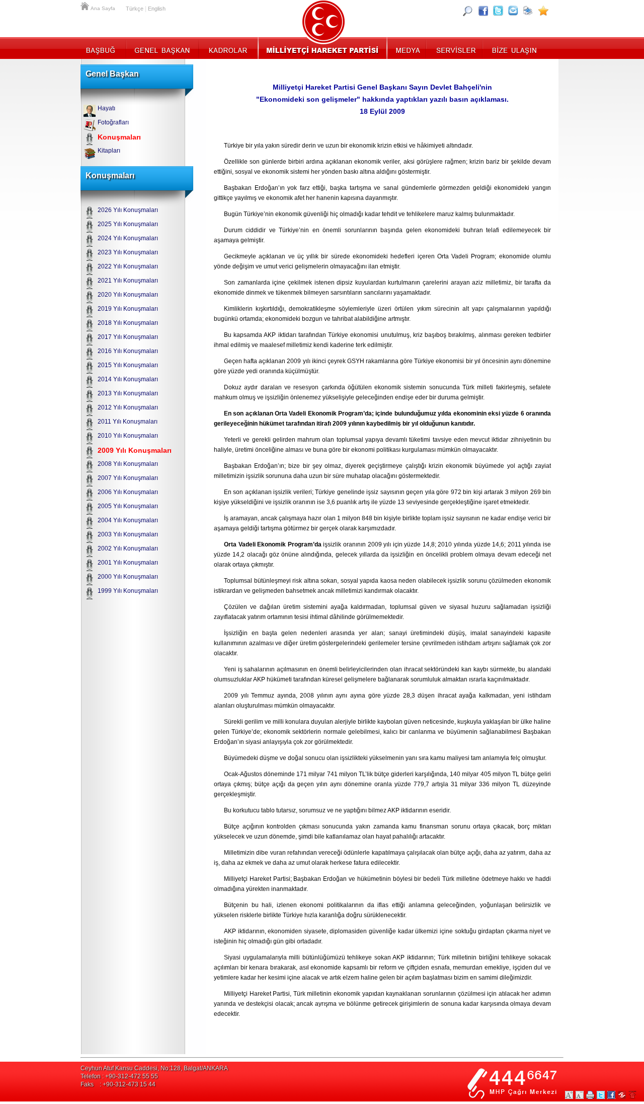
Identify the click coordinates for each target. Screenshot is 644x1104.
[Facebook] (483, 10)
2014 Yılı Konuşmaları (128, 379)
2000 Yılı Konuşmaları (128, 576)
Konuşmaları (119, 137)
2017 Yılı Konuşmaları (128, 336)
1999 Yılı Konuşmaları (128, 590)
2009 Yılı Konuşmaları (135, 450)
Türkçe (134, 9)
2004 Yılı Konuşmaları (128, 520)
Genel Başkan (162, 48)
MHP (322, 48)
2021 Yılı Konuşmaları (128, 280)
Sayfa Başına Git (632, 1095)
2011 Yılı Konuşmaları (127, 421)
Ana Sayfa (85, 5)
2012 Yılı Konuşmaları (128, 407)
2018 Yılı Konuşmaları (128, 322)
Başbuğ (103, 48)
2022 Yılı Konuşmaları (128, 266)
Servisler (455, 48)
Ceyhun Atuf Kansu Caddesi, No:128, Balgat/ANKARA (154, 1068)
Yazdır (590, 1095)
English (157, 9)
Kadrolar (228, 48)
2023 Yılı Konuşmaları (128, 252)
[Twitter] (498, 10)
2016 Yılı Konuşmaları (128, 351)
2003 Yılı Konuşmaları (128, 534)
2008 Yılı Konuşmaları (128, 463)
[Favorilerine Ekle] (543, 10)
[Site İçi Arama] (468, 10)
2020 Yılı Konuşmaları (128, 294)
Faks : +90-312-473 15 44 (117, 1084)
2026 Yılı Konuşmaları (128, 210)
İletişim (513, 48)
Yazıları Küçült (580, 1095)
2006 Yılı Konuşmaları (128, 492)
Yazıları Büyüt (569, 1095)
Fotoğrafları (113, 122)
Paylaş (622, 1095)
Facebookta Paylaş (611, 1095)
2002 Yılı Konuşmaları (128, 548)
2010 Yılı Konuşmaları (128, 435)
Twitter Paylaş (601, 1095)
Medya (407, 48)
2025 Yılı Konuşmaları (128, 224)
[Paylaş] (513, 10)
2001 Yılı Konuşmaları (128, 562)
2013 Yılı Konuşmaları (128, 393)
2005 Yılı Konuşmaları (128, 506)
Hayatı (106, 108)
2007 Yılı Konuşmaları (128, 477)
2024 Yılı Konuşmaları (128, 238)
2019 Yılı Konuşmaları (128, 308)
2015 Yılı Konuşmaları (128, 365)
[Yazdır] (528, 10)
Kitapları (109, 150)
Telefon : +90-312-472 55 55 (119, 1076)
